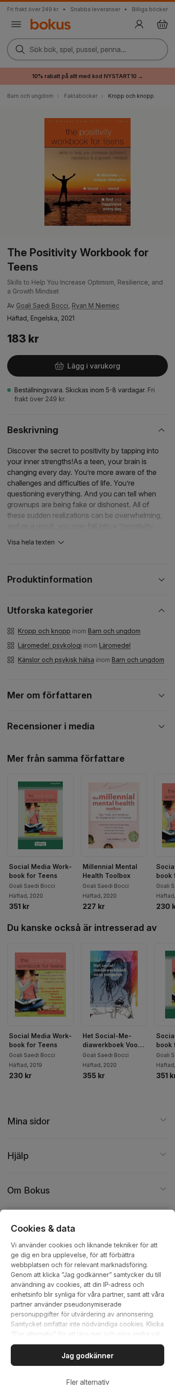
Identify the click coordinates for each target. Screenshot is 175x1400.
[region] (87, 1305)
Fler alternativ (87, 1382)
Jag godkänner (87, 1355)
